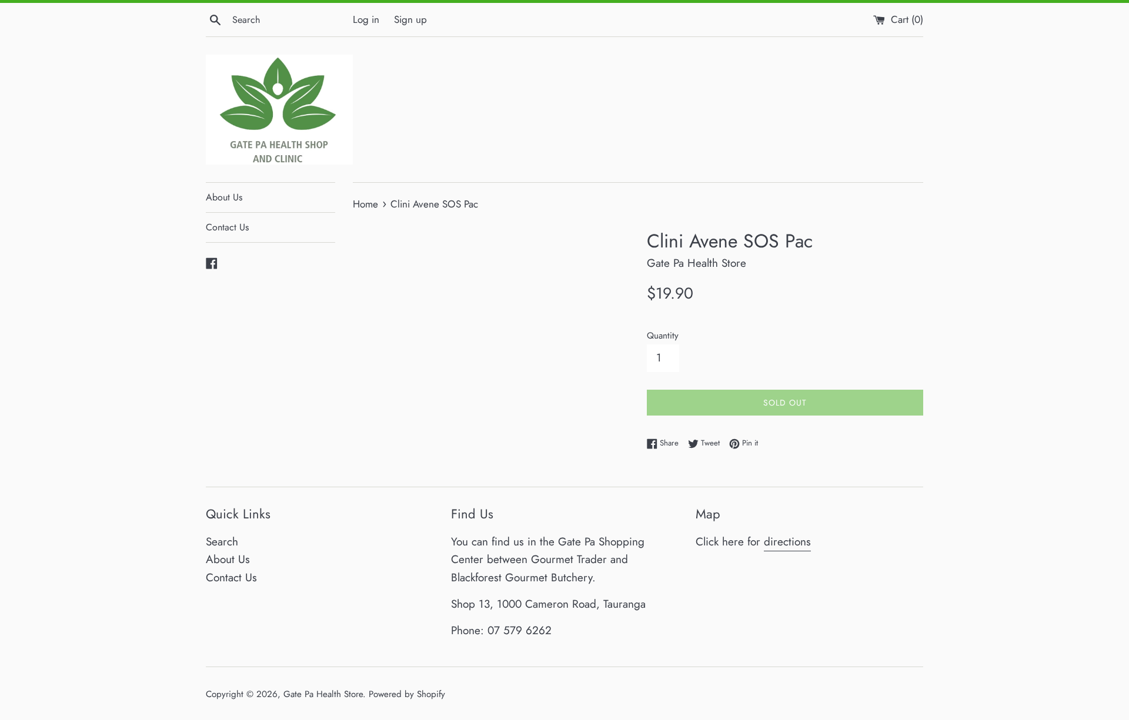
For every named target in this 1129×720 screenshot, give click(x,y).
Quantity (663, 335)
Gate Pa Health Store (323, 694)
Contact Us (227, 227)
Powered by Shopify (407, 694)
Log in (366, 19)
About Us (224, 197)
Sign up (410, 19)
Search (222, 542)
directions (787, 542)
